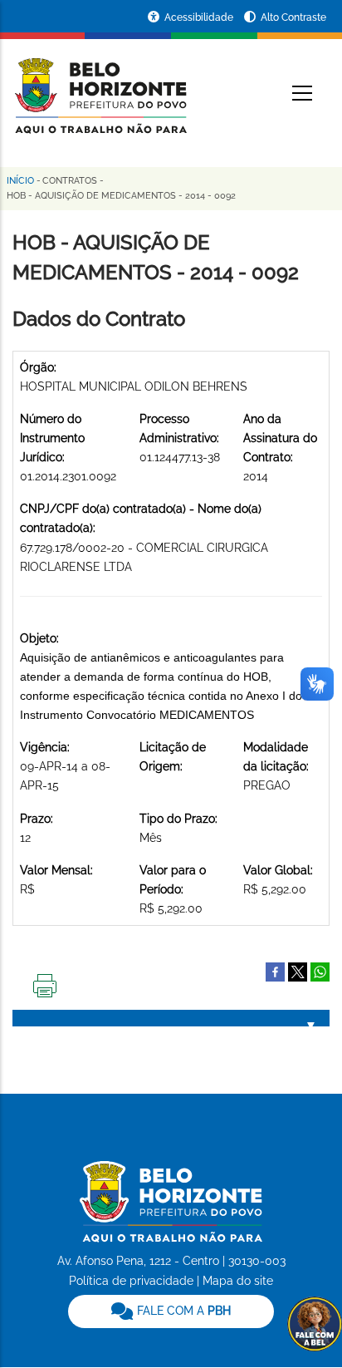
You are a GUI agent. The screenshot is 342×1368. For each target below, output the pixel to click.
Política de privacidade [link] (131, 1280)
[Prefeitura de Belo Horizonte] (99, 85)
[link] (170, 1311)
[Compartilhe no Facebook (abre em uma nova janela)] (275, 970)
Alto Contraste (293, 17)
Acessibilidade (200, 17)
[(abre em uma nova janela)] (297, 970)
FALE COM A (182, 1310)
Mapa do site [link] (238, 1280)
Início (20, 180)
